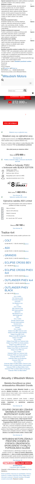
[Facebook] (1, 483)
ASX (7, 248)
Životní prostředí (5, 474)
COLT (8, 240)
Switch (32, 6)
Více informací (17, 158)
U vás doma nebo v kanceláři (17, 466)
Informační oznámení (7, 477)
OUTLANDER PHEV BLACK (16, 289)
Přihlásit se (14, 68)
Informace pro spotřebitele (18, 474)
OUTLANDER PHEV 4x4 (19, 280)
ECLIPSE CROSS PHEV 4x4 (19, 271)
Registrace (7, 68)
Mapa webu (26, 475)
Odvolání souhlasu (19, 477)
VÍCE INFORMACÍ (10, 123)
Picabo (30, 469)
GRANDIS (10, 255)
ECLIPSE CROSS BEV (18, 262)
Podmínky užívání (17, 475)
